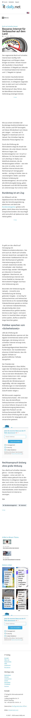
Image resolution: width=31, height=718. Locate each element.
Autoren (6, 686)
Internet (23, 505)
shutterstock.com (13, 710)
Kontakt (6, 658)
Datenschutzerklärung (16, 453)
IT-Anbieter (7, 684)
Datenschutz (7, 662)
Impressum (7, 665)
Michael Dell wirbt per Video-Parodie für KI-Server (8, 602)
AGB (5, 663)
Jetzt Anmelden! (16, 441)
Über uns (6, 660)
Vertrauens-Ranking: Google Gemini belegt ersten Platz (8, 578)
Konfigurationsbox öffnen (19, 706)
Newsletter (7, 682)
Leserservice (7, 679)
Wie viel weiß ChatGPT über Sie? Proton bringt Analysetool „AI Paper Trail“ (22, 578)
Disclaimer (7, 667)
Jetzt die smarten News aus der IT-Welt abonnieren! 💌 (15, 432)
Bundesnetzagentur (9, 207)
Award (6, 680)
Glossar (6, 677)
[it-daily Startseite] (14, 7)
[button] (5, 17)
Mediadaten (7, 675)
